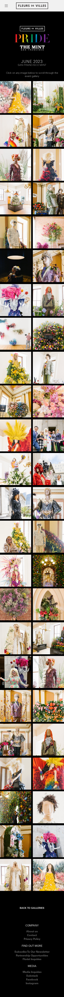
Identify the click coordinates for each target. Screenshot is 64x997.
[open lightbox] (15, 97)
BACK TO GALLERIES (32, 908)
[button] (6, 5)
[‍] (32, 988)
